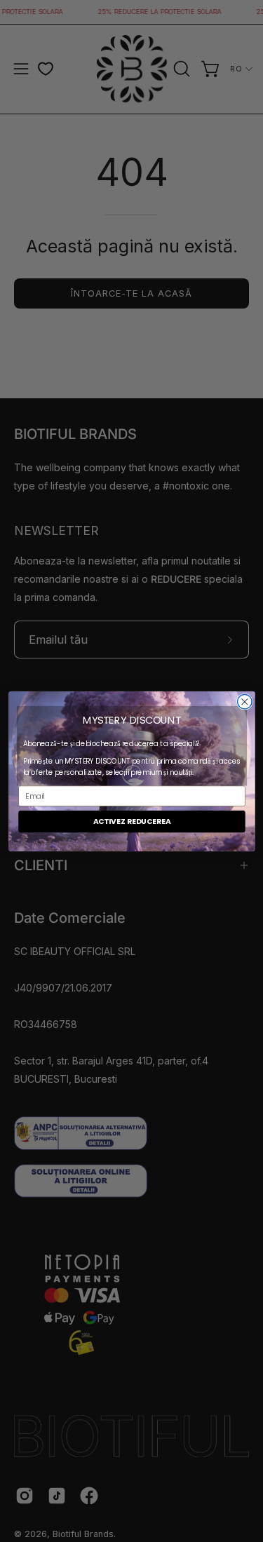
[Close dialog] (244, 701)
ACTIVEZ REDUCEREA (131, 821)
